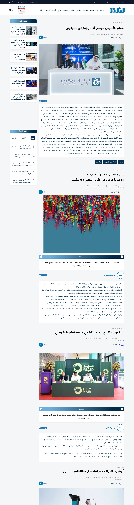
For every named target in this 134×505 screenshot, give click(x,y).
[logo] (117, 10)
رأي (59, 10)
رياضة (79, 10)
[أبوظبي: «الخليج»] (120, 275)
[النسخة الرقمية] (21, 10)
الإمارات (103, 10)
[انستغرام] (12, 2)
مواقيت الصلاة (100, 2)
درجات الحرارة (92, 2)
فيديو (54, 10)
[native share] (41, 37)
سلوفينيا (98, 162)
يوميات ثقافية (117, 170)
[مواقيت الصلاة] (10, 10)
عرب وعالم (94, 10)
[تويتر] (15, 2)
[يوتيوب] (9, 2)
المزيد (48, 10)
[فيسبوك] (18, 2)
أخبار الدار (116, 467)
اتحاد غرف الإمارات (110, 162)
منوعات (65, 10)
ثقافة (72, 10)
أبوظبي (121, 162)
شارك (44, 37)
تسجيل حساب (24, 2)
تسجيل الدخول (32, 2)
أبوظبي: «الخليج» (109, 275)
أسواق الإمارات (116, 23)
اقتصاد (85, 10)
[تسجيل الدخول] (36, 2)
